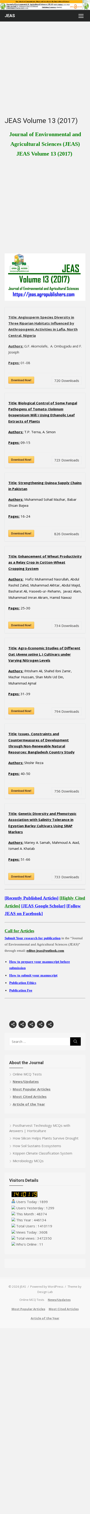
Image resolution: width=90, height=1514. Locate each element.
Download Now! (21, 380)
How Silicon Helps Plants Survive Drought (45, 1138)
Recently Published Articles (31, 898)
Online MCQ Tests (27, 1074)
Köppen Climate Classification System (42, 1153)
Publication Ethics (22, 983)
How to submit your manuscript (33, 975)
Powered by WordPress (46, 1286)
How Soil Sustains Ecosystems (37, 1145)
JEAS (10, 15)
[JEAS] (45, 5)
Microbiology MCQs (28, 1160)
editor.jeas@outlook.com (45, 950)
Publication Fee (20, 990)
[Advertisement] (45, 71)
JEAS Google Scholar (43, 905)
